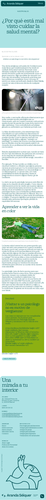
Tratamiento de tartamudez (30, 435)
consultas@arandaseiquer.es (12, 413)
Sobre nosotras (7, 428)
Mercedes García (8, 431)
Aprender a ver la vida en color (13, 56)
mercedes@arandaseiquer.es (12, 416)
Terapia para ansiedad (27, 431)
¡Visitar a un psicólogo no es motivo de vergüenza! (21, 59)
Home (4, 426)
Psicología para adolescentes (30, 426)
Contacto (5, 433)
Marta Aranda (7, 430)
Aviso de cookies (7, 447)
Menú (40, 3)
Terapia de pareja (26, 430)
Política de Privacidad (9, 445)
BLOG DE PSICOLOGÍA (9, 52)
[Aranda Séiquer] (13, 3)
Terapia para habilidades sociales (31, 428)
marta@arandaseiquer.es (11, 415)
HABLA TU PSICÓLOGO (9, 359)
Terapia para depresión (28, 433)
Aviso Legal (6, 443)
